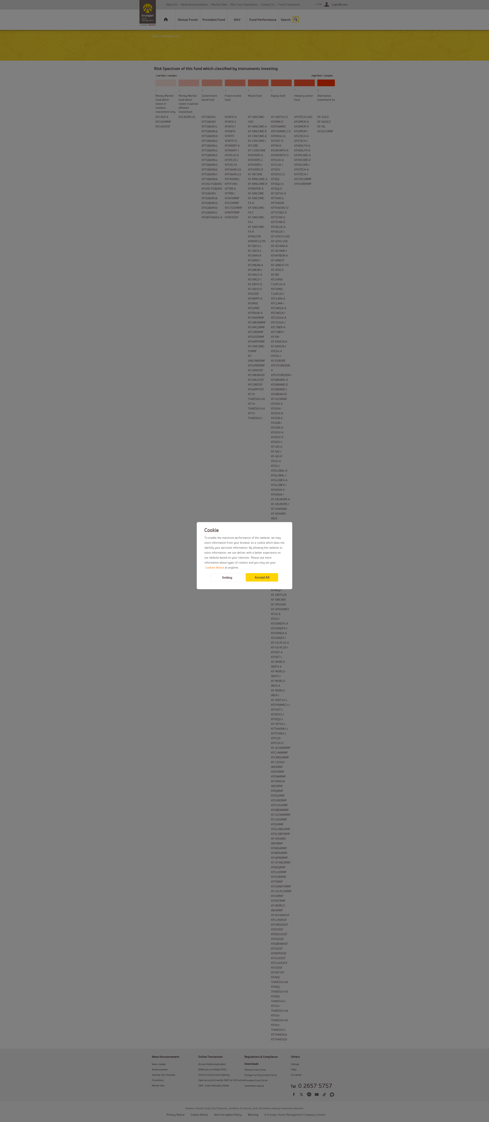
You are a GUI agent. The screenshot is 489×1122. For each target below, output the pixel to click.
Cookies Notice (214, 568)
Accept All (262, 577)
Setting (227, 577)
